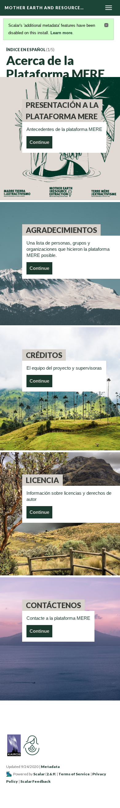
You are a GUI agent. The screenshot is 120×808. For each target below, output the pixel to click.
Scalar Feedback (35, 781)
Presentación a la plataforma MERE (62, 110)
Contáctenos (53, 605)
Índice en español (26, 49)
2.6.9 (50, 774)
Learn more (61, 32)
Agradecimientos (61, 229)
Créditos (44, 355)
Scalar (39, 774)
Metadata (50, 766)
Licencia (42, 480)
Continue (39, 142)
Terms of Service (74, 774)
